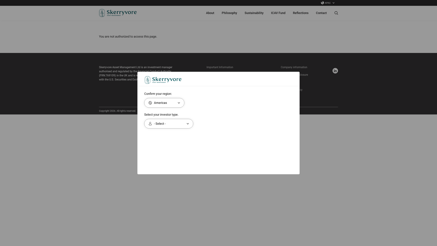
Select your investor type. (161, 114)
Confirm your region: (158, 93)
